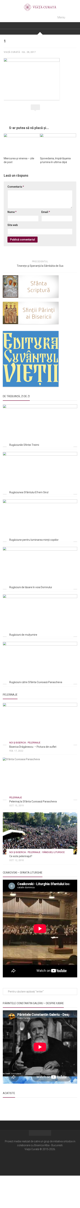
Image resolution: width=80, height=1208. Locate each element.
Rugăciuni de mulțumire (23, 634)
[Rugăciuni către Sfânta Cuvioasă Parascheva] (40, 663)
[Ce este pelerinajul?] (40, 833)
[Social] (40, 1160)
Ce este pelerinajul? (20, 856)
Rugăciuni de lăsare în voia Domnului (30, 587)
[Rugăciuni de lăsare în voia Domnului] (40, 568)
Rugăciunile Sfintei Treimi (24, 444)
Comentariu (15, 186)
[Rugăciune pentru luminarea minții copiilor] (40, 520)
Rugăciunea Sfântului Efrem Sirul (28, 492)
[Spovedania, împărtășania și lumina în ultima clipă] (58, 143)
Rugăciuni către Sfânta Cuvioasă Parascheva (35, 682)
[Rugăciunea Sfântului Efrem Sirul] (40, 473)
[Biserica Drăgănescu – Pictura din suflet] (40, 724)
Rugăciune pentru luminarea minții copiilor (34, 539)
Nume (12, 212)
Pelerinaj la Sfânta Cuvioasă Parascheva (33, 801)
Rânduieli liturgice (53, 852)
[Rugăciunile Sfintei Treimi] (40, 425)
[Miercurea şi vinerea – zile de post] (22, 143)
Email (45, 212)
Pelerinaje (34, 742)
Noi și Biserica (17, 742)
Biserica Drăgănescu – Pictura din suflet (32, 746)
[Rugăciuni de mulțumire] (40, 615)
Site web (12, 225)
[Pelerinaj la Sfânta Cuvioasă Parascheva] (40, 778)
